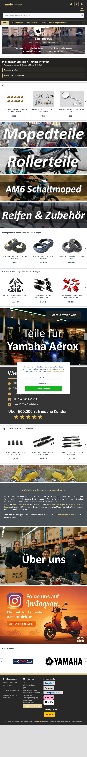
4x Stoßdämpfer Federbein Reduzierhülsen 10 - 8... (15, 453)
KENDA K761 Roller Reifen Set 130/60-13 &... (43, 257)
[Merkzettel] (76, 4)
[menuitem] (71, 4)
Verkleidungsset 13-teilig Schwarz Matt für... (15, 296)
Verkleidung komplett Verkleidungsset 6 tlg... (43, 296)
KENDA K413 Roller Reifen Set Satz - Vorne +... (15, 257)
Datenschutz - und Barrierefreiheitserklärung (32, 691)
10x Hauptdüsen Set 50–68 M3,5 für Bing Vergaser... (15, 110)
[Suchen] (82, 15)
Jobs (25, 688)
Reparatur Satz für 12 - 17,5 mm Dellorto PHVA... (43, 110)
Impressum (27, 700)
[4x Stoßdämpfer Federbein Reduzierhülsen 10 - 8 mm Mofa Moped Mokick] (15, 442)
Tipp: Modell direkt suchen (14, 76)
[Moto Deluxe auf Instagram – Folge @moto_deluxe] (43, 615)
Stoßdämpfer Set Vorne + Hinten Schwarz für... (71, 453)
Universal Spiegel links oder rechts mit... (71, 110)
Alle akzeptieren (44, 388)
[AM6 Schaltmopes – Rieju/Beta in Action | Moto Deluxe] (43, 188)
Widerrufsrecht (28, 703)
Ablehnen (43, 378)
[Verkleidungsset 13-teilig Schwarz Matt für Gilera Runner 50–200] (15, 285)
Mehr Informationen (56, 371)
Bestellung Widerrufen (33, 706)
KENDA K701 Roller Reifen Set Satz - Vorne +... (71, 257)
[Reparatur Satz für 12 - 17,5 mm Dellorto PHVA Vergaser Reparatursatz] (43, 99)
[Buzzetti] (64, 661)
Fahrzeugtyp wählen (11, 70)
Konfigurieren (43, 383)
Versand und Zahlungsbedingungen (31, 696)
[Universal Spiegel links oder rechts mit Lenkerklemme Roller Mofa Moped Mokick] (71, 99)
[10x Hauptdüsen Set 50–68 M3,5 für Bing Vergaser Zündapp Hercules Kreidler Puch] (15, 99)
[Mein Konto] (82, 4)
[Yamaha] (23, 661)
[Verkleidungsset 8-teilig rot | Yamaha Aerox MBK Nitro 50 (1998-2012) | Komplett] (71, 285)
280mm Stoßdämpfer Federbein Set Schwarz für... (43, 453)
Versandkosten (38, 721)
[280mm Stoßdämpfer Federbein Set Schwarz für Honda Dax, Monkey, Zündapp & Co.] (43, 442)
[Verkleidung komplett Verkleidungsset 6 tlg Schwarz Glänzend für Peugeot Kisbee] (43, 285)
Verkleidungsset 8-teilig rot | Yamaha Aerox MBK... (71, 296)
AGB (24, 683)
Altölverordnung (29, 685)
